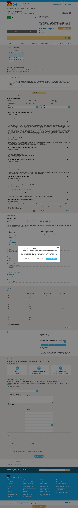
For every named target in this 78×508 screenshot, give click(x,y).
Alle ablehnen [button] (40, 258)
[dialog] (39, 254)
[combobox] (57, 247)
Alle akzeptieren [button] (51, 258)
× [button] (58, 247)
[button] (25, 258)
